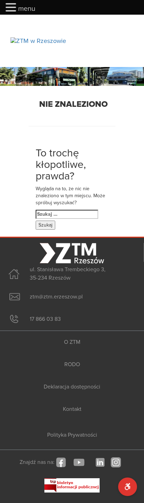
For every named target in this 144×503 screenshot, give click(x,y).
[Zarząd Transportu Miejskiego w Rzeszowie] (38, 41)
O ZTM (72, 342)
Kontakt (72, 409)
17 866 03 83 (45, 319)
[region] (72, 76)
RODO (72, 364)
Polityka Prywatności (72, 434)
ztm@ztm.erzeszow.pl (56, 296)
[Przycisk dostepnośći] (127, 487)
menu (26, 9)
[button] (12, 7)
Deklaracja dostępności (72, 386)
